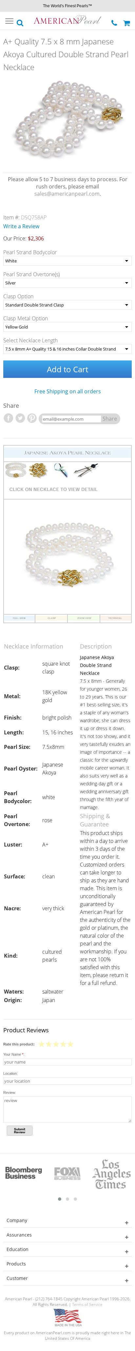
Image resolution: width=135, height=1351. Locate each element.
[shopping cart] (127, 20)
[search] (20, 21)
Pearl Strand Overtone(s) (31, 274)
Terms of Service (87, 1304)
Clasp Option (18, 296)
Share (110, 418)
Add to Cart (67, 369)
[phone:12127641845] (114, 21)
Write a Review (21, 226)
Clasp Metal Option (25, 318)
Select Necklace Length (30, 340)
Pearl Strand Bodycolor (30, 252)
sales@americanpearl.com (67, 193)
